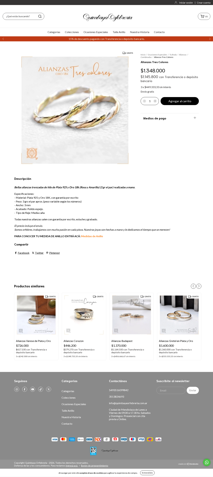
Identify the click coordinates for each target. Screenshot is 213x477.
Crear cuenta (204, 2)
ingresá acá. (72, 465)
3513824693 (116, 396)
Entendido (147, 472)
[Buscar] (40, 16)
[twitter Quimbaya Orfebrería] (48, 389)
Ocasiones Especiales (96, 32)
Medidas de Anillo (92, 236)
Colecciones (72, 32)
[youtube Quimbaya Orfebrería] (32, 389)
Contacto (159, 32)
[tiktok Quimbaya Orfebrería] (40, 389)
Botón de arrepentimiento (94, 465)
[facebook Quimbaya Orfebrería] (24, 389)
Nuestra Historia (139, 32)
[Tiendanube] (188, 464)
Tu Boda (173, 54)
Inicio (143, 54)
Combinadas (146, 57)
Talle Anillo (119, 32)
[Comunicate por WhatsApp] (207, 462)
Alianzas (183, 54)
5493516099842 (118, 390)
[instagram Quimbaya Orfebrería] (16, 389)
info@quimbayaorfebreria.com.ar (128, 403)
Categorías (54, 32)
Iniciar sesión (186, 2)
